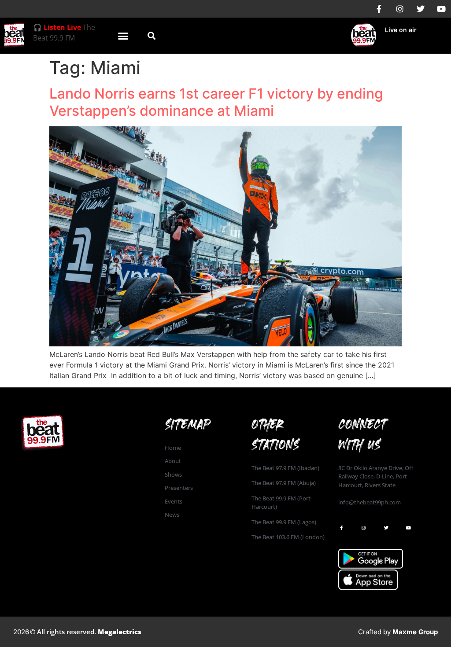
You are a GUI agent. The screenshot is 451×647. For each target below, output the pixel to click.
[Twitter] (421, 9)
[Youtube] (441, 9)
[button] (123, 35)
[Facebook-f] (379, 9)
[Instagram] (400, 9)
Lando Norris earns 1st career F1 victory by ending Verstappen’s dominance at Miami (216, 102)
